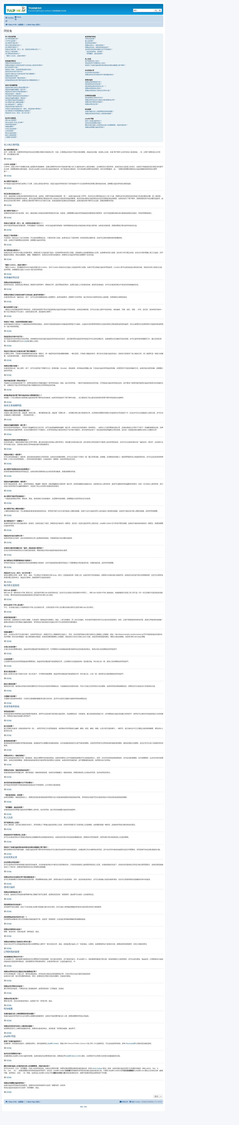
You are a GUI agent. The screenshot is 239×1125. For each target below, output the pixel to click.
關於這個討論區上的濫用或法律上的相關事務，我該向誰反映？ (106, 125)
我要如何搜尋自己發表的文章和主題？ (98, 90)
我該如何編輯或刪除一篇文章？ (16, 89)
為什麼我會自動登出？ (12, 53)
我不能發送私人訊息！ (92, 61)
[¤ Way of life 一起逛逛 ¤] (16, 9)
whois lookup (97, 1068)
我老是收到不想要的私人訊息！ (95, 63)
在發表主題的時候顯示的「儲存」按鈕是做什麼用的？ (23, 109)
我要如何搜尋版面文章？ (93, 82)
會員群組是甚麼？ (91, 43)
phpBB (26, 341)
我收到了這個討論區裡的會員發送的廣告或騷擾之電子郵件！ (105, 65)
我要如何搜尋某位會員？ (93, 88)
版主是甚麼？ (89, 41)
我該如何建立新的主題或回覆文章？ (17, 87)
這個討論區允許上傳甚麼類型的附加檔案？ (99, 111)
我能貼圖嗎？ (9, 126)
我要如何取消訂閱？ (92, 104)
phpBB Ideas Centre (73, 1056)
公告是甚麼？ (9, 131)
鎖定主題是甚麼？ (11, 135)
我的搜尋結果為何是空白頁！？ (95, 86)
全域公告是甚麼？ (11, 129)
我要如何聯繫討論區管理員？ (95, 127)
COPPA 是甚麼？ (11, 41)
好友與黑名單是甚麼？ (92, 72)
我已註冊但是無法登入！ (13, 45)
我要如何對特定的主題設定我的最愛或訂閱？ (100, 100)
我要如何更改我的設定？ (13, 63)
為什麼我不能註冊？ (12, 43)
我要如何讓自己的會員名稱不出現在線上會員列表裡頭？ (24, 65)
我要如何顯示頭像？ (12, 76)
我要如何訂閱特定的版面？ (94, 102)
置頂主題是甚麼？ (11, 133)
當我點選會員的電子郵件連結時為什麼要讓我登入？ (22, 80)
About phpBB (131, 1043)
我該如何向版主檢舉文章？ (14, 106)
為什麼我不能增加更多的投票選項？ (17, 96)
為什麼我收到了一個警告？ (14, 104)
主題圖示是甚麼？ (11, 137)
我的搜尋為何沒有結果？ (93, 84)
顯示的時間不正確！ (12, 67)
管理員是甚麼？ (90, 39)
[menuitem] (18, 17)
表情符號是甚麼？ (11, 124)
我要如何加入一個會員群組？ (95, 45)
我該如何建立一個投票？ (13, 94)
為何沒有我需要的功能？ (93, 123)
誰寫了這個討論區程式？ (93, 121)
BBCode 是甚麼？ (11, 120)
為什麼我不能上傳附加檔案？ (15, 102)
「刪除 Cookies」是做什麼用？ (15, 56)
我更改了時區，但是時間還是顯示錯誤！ (19, 69)
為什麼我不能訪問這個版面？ (15, 100)
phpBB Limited (53, 1043)
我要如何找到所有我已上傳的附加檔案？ (98, 113)
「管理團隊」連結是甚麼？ (94, 53)
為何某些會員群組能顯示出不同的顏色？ (98, 49)
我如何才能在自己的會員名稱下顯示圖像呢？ (20, 74)
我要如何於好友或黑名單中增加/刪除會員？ (99, 74)
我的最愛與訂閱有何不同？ (94, 97)
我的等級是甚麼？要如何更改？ (16, 78)
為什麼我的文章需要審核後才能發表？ (18, 111)
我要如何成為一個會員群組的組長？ (97, 47)
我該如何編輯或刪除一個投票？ (16, 98)
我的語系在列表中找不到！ (14, 71)
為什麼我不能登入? (11, 47)
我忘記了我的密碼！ (12, 51)
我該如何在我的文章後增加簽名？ (16, 91)
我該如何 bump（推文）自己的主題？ (18, 113)
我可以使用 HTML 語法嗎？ (14, 122)
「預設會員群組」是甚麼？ (94, 51)
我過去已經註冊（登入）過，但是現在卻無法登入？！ (23, 49)
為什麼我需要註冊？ (12, 39)
